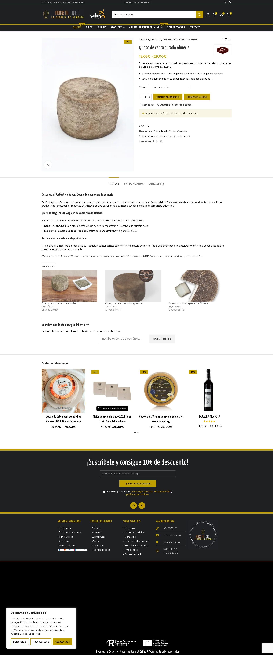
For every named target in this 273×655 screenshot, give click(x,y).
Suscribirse (162, 338)
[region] (41, 628)
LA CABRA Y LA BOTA (209, 416)
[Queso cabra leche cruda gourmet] (135, 286)
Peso (142, 87)
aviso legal (137, 491)
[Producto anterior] (222, 39)
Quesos (152, 39)
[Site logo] (63, 14)
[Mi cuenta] (208, 14)
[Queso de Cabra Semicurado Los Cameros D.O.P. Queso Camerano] (64, 391)
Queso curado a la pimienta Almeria (188, 303)
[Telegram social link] (161, 141)
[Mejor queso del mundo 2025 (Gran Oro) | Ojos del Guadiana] (112, 391)
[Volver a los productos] (226, 39)
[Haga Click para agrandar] (48, 165)
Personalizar (20, 641)
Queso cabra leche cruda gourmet (124, 303)
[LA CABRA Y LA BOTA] (210, 391)
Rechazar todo (41, 641)
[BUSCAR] (199, 14)
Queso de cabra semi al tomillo (59, 303)
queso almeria (159, 136)
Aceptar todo (62, 641)
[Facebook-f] (141, 505)
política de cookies (137, 494)
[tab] (114, 182)
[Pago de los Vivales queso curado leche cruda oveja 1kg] (161, 391)
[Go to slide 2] (138, 432)
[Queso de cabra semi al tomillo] (72, 286)
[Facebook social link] (226, 2)
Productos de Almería (165, 131)
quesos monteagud (179, 136)
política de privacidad (157, 491)
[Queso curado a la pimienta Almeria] (199, 286)
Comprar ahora (197, 97)
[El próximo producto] (230, 39)
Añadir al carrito (168, 97)
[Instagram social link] (230, 2)
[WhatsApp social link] (157, 141)
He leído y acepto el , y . (139, 493)
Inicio (142, 39)
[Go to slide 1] (135, 432)
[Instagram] (133, 505)
